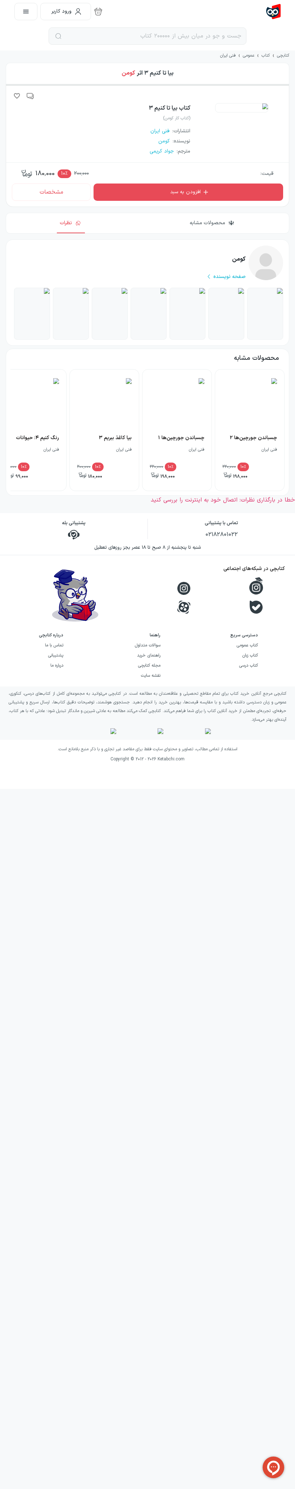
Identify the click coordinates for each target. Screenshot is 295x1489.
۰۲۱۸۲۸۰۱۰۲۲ (221, 534)
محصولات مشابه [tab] (207, 223)
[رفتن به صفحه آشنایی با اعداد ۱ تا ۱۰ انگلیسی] (187, 314)
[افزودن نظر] (30, 96)
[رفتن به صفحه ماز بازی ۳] (110, 314)
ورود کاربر (61, 11)
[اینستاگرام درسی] (256, 586)
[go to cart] (98, 11)
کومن (128, 73)
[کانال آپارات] (183, 607)
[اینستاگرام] (183, 588)
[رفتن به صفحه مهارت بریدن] (32, 314)
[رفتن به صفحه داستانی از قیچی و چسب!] (149, 314)
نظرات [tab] (66, 223)
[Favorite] (16, 95)
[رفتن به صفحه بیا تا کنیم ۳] (265, 314)
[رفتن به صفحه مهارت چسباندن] (71, 314)
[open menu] (25, 11)
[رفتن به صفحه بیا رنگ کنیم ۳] (226, 314)
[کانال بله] (256, 607)
